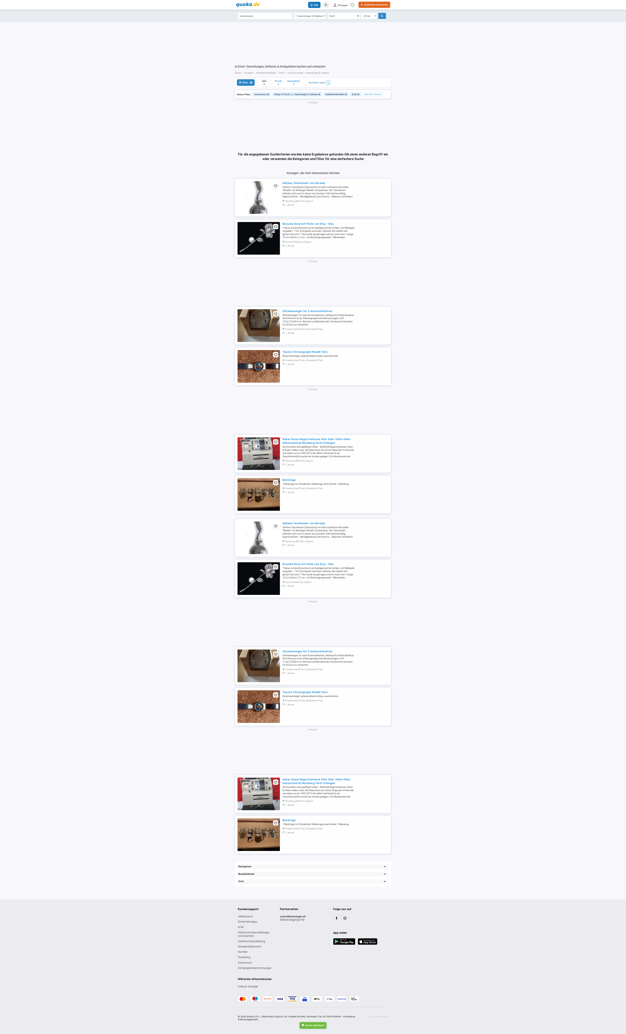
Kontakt (242, 951)
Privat (278, 82)
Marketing (244, 957)
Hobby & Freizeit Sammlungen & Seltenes (296, 94)
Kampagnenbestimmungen (255, 968)
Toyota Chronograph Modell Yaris (305, 351)
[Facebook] (336, 918)
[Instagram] (345, 918)
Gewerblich (293, 82)
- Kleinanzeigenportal (293, 918)
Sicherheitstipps (247, 921)
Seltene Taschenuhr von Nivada (304, 183)
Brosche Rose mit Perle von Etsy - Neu (308, 223)
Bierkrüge (289, 480)
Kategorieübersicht (249, 946)
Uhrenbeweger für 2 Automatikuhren (307, 311)
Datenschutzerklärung (251, 941)
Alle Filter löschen (373, 94)
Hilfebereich (245, 916)
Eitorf (354, 94)
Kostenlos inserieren (376, 4)
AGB (241, 927)
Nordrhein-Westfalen (334, 94)
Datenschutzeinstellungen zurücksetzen (254, 934)
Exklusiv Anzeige (248, 986)
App (316, 4)
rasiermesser (260, 94)
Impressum (245, 962)
